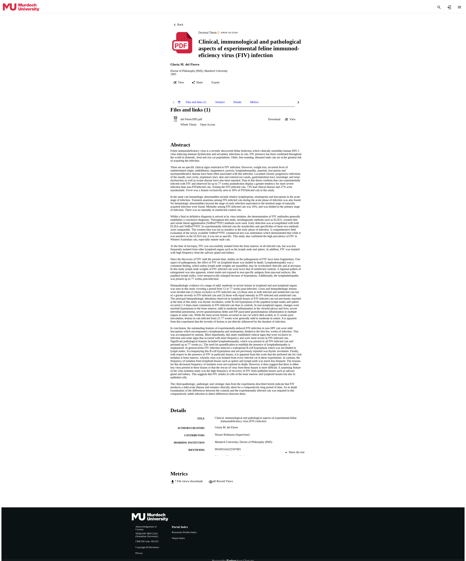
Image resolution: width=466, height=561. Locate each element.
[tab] (196, 102)
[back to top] (179, 102)
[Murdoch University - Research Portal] (21, 7)
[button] (274, 119)
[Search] (439, 7)
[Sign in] (449, 7)
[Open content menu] (459, 7)
